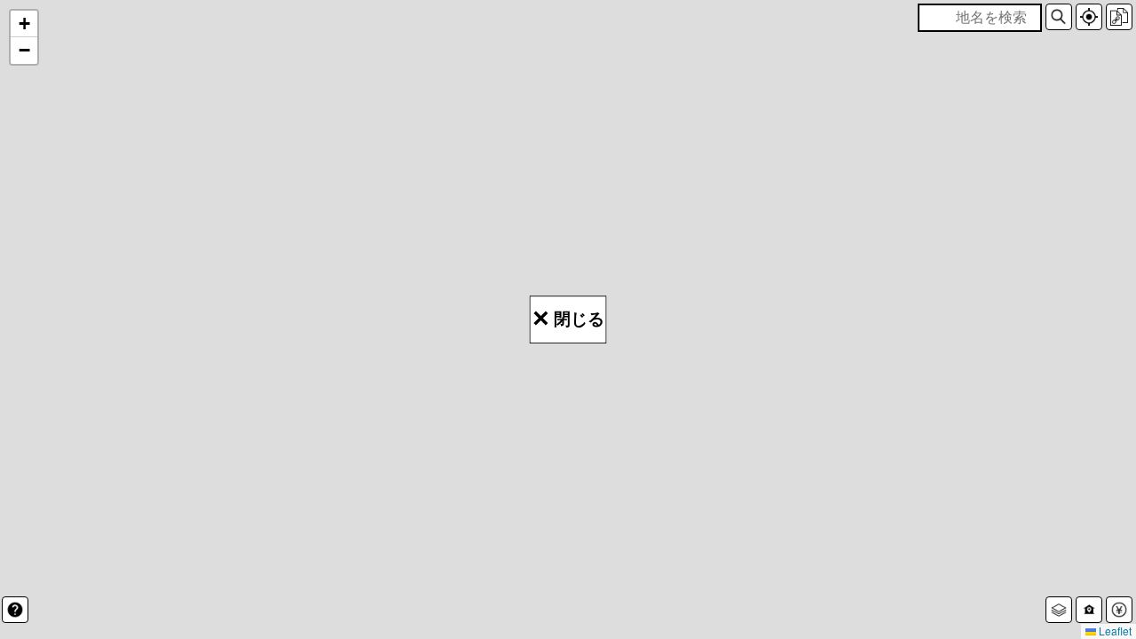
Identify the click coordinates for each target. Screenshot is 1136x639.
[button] (1058, 17)
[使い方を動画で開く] (15, 609)
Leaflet (1114, 630)
